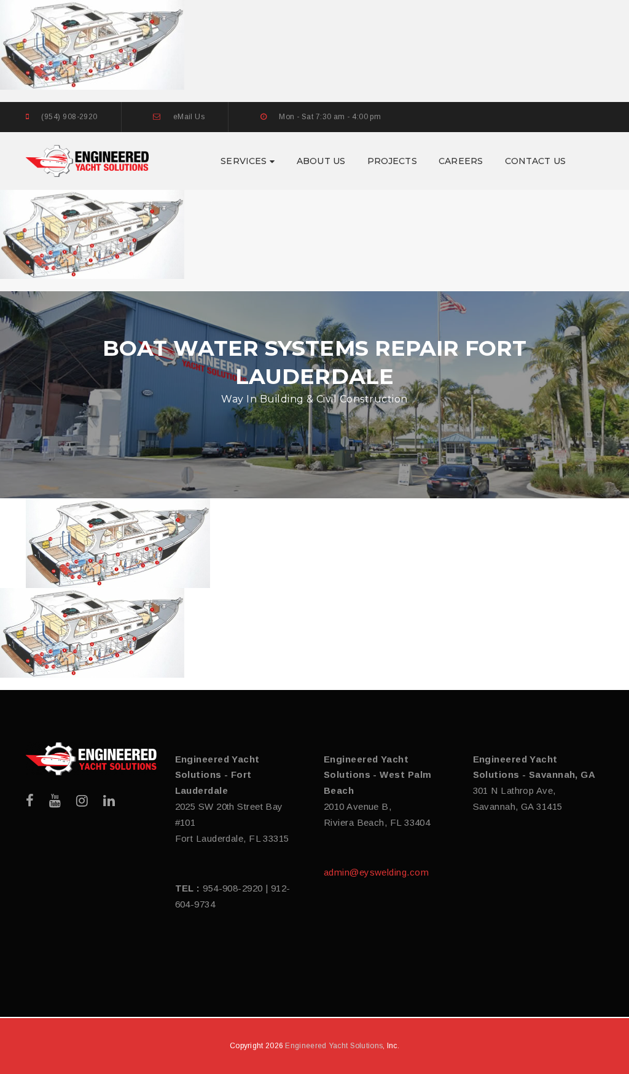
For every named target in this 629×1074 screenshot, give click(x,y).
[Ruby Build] (91, 759)
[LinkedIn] (109, 801)
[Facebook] (30, 801)
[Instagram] (82, 801)
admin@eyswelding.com (376, 872)
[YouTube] (55, 801)
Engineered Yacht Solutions (334, 1045)
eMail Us (189, 116)
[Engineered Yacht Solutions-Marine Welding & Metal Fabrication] (87, 160)
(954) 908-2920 (69, 116)
